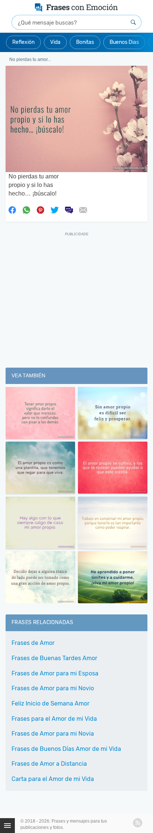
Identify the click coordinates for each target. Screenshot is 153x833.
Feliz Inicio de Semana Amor (50, 703)
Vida (55, 42)
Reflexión (23, 42)
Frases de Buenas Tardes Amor (54, 658)
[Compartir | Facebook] (12, 209)
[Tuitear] (54, 209)
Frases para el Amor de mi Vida (54, 718)
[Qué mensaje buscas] (133, 22)
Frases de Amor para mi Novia (53, 733)
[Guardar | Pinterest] (40, 209)
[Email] (82, 209)
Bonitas (85, 42)
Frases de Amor (33, 642)
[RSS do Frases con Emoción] (137, 822)
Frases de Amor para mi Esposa (55, 673)
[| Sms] (68, 209)
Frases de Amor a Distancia (49, 763)
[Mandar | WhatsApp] (26, 209)
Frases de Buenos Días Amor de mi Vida (66, 748)
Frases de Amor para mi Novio (53, 688)
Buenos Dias (124, 42)
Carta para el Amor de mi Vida (53, 778)
